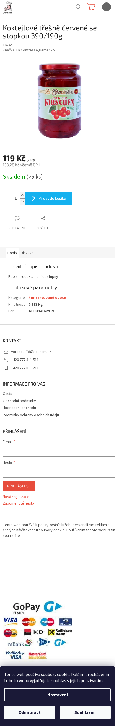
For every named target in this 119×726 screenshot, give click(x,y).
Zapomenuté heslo (18, 503)
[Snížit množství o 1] (22, 201)
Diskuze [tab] (27, 253)
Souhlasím (85, 712)
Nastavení (57, 695)
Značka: (29, 50)
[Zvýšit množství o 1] (22, 195)
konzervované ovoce (47, 297)
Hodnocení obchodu (19, 408)
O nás (7, 394)
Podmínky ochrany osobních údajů (31, 415)
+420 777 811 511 (25, 360)
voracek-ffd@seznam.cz (31, 352)
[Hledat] (77, 6)
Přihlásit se (19, 486)
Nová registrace (16, 497)
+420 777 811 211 (25, 368)
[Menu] (106, 6)
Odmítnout (30, 712)
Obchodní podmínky (19, 401)
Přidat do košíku (52, 198)
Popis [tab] (12, 253)
